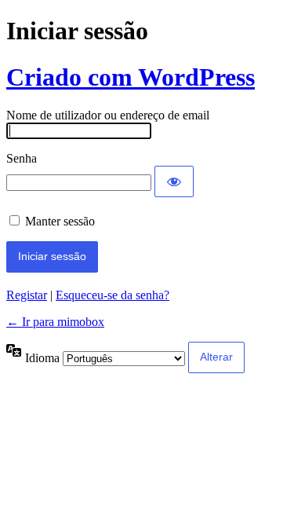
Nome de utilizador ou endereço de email (107, 115)
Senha (21, 158)
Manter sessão (60, 221)
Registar (26, 295)
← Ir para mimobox (55, 321)
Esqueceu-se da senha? (112, 295)
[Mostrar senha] (174, 181)
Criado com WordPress (130, 77)
